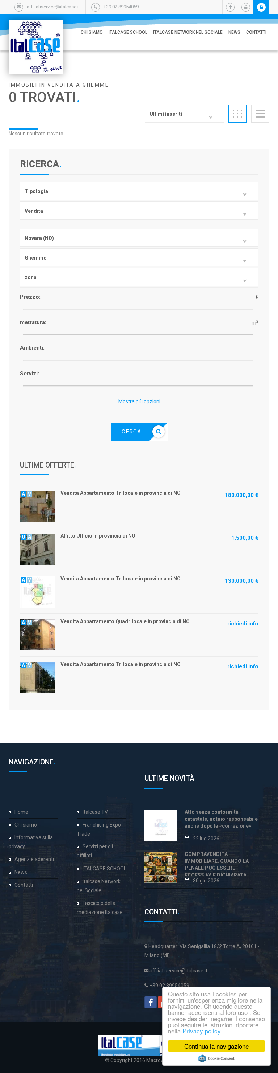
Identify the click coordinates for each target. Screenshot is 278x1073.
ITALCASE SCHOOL (128, 32)
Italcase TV (95, 812)
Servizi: (29, 373)
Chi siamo (92, 32)
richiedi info (242, 623)
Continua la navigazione (216, 1045)
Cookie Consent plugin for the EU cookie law (216, 1058)
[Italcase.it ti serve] (35, 27)
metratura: (33, 322)
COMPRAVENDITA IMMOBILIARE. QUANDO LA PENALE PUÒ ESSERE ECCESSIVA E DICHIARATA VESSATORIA (217, 868)
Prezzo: (30, 297)
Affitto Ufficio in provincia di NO (97, 536)
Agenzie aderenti (34, 859)
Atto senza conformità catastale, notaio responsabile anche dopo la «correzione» (221, 819)
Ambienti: (32, 347)
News (234, 32)
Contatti (256, 32)
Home (21, 812)
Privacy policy (201, 1030)
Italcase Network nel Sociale (188, 32)
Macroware (159, 1060)
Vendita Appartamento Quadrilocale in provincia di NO (125, 621)
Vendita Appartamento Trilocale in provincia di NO (120, 493)
